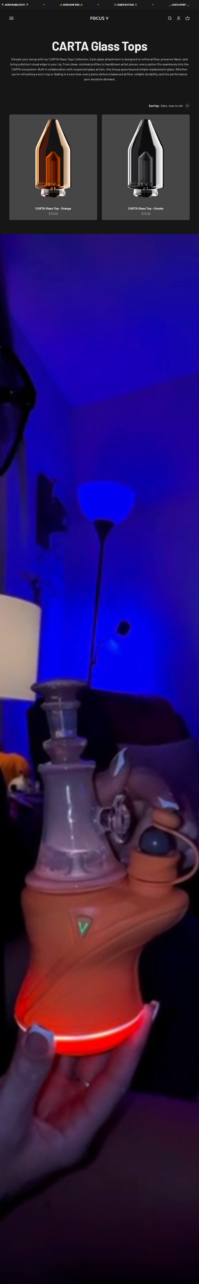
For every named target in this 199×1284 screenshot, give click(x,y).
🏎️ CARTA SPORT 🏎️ (108, 4)
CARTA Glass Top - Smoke (145, 208)
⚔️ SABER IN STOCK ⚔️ (55, 4)
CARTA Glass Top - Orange (53, 208)
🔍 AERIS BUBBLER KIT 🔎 (163, 4)
